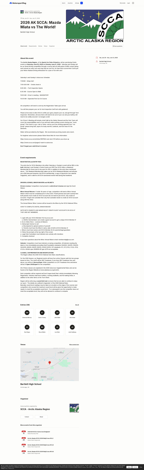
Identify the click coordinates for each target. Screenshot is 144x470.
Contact (27, 417)
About (41, 417)
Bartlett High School (27, 32)
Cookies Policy (85, 467)
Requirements (33, 46)
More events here (74, 344)
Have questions (118, 46)
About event (23, 46)
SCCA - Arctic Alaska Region (33, 12)
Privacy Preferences (9, 468)
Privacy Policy (94, 467)
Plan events (122, 3)
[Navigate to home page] (18, 3)
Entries (40, 46)
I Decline (135, 467)
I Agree (129, 467)
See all (77, 304)
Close (141, 467)
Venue (45, 46)
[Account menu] (133, 3)
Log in (128, 3)
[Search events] (81, 3)
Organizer (52, 46)
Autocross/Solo (29, 11)
